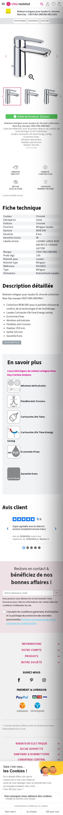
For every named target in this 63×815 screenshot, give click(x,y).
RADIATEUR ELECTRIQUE (31, 744)
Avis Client (45, 21)
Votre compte (31, 650)
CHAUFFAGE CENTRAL (31, 760)
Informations (31, 644)
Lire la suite (31, 147)
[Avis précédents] (7, 529)
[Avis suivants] (55, 529)
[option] (12, 96)
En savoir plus (33, 21)
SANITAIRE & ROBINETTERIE (31, 754)
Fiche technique (20, 21)
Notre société (31, 662)
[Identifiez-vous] (47, 4)
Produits (31, 656)
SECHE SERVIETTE (31, 749)
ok (57, 592)
